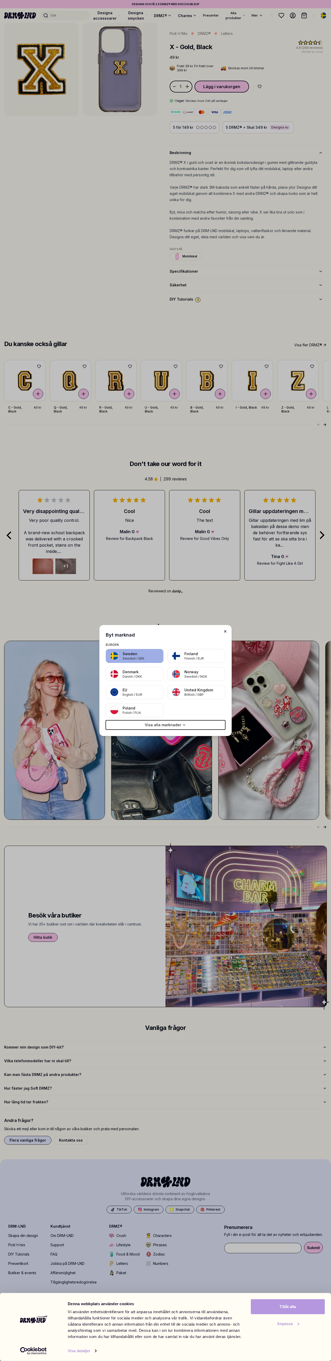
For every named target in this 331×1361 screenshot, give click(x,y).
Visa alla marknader (163, 725)
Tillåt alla (288, 1306)
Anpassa (285, 1323)
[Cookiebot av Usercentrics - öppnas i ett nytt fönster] (33, 1351)
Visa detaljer (79, 1351)
